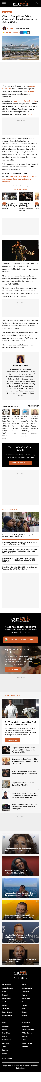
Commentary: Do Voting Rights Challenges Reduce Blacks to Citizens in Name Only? (19, 536)
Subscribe (13, 669)
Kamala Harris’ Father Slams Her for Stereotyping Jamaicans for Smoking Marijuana (19, 179)
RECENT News (20, 190)
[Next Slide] (37, 203)
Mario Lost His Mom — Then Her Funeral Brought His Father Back (24, 772)
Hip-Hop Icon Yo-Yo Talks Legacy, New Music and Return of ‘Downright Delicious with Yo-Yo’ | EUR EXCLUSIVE (18, 560)
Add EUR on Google (12, 33)
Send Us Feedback (20, 463)
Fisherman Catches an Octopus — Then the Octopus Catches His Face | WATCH (19, 894)
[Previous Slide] (4, 203)
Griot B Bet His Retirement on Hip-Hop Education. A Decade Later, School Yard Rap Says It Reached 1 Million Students (19, 551)
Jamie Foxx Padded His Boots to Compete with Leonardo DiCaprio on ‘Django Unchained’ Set (25, 795)
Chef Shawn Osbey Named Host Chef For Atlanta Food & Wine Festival (9, 206)
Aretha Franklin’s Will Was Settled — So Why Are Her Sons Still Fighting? (20, 850)
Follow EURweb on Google (22, 639)
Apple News (7, 12)
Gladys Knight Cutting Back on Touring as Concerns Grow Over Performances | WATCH (19, 543)
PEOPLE (31, 114)
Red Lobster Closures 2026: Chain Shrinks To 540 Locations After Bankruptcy (24, 807)
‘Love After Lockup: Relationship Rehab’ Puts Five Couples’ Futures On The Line (25, 761)
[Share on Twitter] (25, 32)
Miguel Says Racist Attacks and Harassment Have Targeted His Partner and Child (26, 206)
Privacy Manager (7, 1058)
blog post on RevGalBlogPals (25, 101)
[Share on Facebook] (21, 32)
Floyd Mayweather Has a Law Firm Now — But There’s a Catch (20, 960)
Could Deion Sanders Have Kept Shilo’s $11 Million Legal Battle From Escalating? (20, 916)
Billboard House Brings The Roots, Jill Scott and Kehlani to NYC (19, 872)
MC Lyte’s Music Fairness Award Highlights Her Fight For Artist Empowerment (17, 937)
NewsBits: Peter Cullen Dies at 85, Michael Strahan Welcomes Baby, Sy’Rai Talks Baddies (19, 568)
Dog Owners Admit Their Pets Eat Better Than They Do (24, 784)
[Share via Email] (28, 32)
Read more (14, 740)
